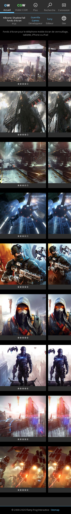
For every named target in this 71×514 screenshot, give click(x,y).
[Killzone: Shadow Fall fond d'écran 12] (23, 111)
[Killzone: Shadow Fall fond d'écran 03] (23, 467)
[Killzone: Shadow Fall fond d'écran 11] (23, 162)
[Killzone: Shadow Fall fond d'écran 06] (23, 416)
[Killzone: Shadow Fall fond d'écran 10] (23, 213)
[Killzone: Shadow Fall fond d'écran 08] (23, 315)
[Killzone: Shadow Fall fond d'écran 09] (23, 264)
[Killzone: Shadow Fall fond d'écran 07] (23, 365)
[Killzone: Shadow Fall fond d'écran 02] (23, 61)
